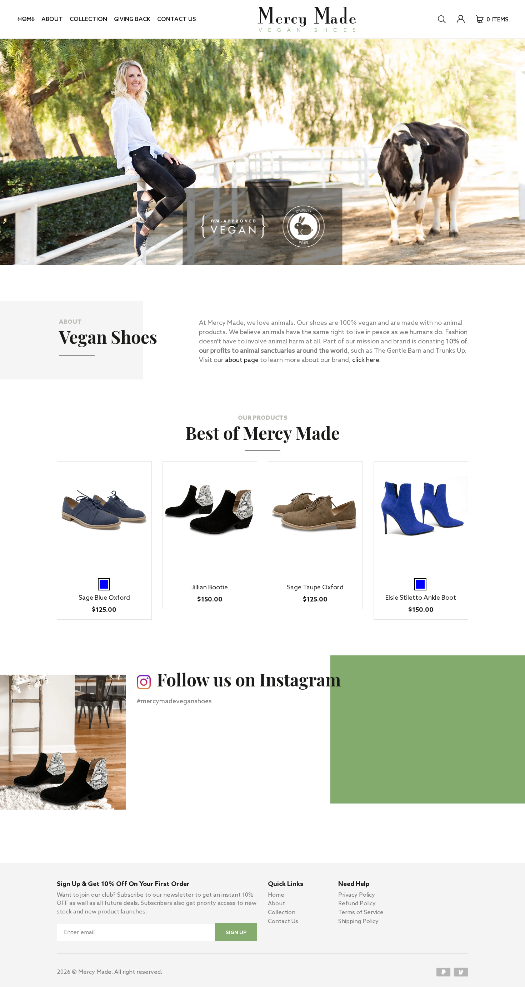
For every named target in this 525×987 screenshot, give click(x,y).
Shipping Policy (358, 921)
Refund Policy (357, 903)
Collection (88, 19)
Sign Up (236, 933)
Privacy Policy (356, 895)
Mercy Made (94, 972)
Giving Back (132, 19)
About (52, 19)
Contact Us (176, 19)
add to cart (104, 565)
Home (26, 19)
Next (95, 271)
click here (365, 360)
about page (242, 360)
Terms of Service (361, 912)
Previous (82, 271)
